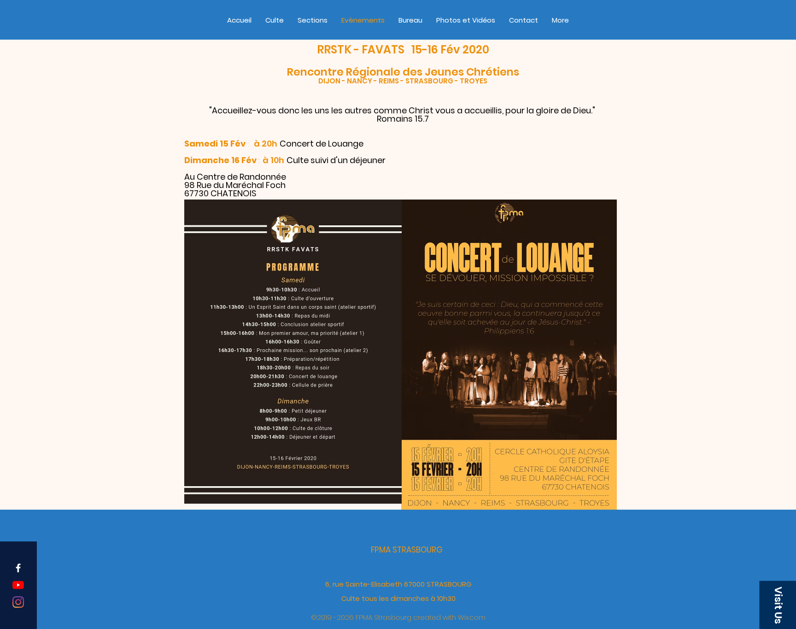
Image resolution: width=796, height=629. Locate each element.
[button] (777, 605)
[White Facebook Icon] (18, 568)
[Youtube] (18, 585)
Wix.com (472, 617)
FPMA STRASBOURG (407, 549)
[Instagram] (18, 602)
